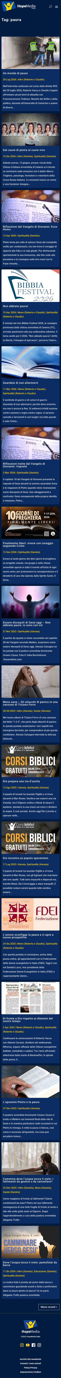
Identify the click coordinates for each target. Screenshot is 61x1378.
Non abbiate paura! (15, 306)
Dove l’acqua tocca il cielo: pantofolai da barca (30, 1264)
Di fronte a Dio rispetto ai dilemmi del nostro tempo (28, 1020)
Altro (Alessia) (24, 711)
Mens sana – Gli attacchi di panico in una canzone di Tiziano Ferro (30, 703)
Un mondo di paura (15, 73)
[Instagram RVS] (39, 1345)
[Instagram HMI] (22, 1345)
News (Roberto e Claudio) (31, 312)
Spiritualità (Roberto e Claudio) (19, 393)
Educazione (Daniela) (45, 1271)
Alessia (22, 787)
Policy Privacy (30, 1368)
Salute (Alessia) (42, 711)
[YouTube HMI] (27, 1345)
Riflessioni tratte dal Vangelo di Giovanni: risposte (24, 465)
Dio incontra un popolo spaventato (25, 858)
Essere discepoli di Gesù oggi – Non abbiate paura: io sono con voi (27, 624)
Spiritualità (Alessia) (29, 631)
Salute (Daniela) (11, 1192)
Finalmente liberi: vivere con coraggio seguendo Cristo (28, 544)
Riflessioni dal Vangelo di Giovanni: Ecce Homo (30, 228)
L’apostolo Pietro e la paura (21, 1102)
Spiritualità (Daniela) (45, 156)
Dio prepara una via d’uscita (21, 781)
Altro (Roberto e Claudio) (31, 79)
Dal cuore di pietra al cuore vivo (24, 150)
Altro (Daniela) (25, 156)
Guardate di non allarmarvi (20, 382)
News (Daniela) (43, 1187)
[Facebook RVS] (33, 1345)
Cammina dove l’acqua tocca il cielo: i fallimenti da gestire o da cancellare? (28, 1180)
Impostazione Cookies (30, 1372)
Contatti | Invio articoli (30, 1363)
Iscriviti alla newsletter (30, 1359)
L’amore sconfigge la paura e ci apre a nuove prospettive (28, 936)
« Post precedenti (50, 1306)
